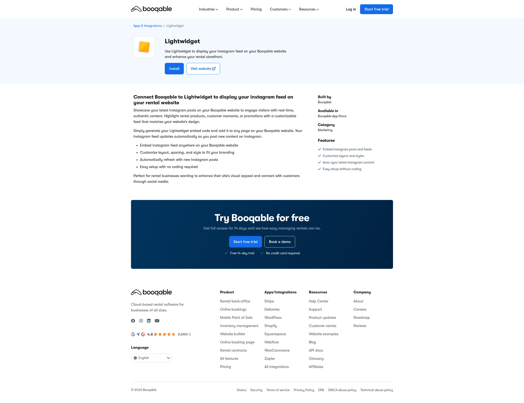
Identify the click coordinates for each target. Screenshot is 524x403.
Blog (312, 342)
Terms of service (278, 390)
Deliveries (272, 309)
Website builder (232, 334)
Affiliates (316, 367)
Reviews (359, 326)
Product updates (322, 318)
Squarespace (275, 334)
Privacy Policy (304, 390)
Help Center (318, 301)
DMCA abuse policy (342, 390)
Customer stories (322, 326)
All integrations (276, 367)
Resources (307, 9)
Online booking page (237, 342)
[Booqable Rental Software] (151, 9)
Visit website (201, 69)
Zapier (269, 358)
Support (315, 309)
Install (174, 69)
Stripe (269, 301)
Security (256, 390)
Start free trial (376, 9)
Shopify (270, 326)
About (358, 301)
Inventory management (239, 326)
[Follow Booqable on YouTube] (157, 321)
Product (233, 9)
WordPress (273, 318)
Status (241, 390)
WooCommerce (277, 350)
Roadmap (361, 318)
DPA (321, 390)
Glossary (316, 358)
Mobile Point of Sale (236, 318)
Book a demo (280, 242)
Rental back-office (235, 301)
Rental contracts (233, 350)
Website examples (323, 334)
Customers (279, 9)
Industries (207, 9)
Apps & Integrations (147, 26)
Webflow (271, 342)
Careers (359, 309)
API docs (316, 350)
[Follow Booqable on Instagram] (141, 321)
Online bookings (233, 309)
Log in (351, 9)
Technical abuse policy (376, 390)
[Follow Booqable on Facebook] (133, 321)
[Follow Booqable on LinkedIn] (149, 321)
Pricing (256, 9)
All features (229, 358)
